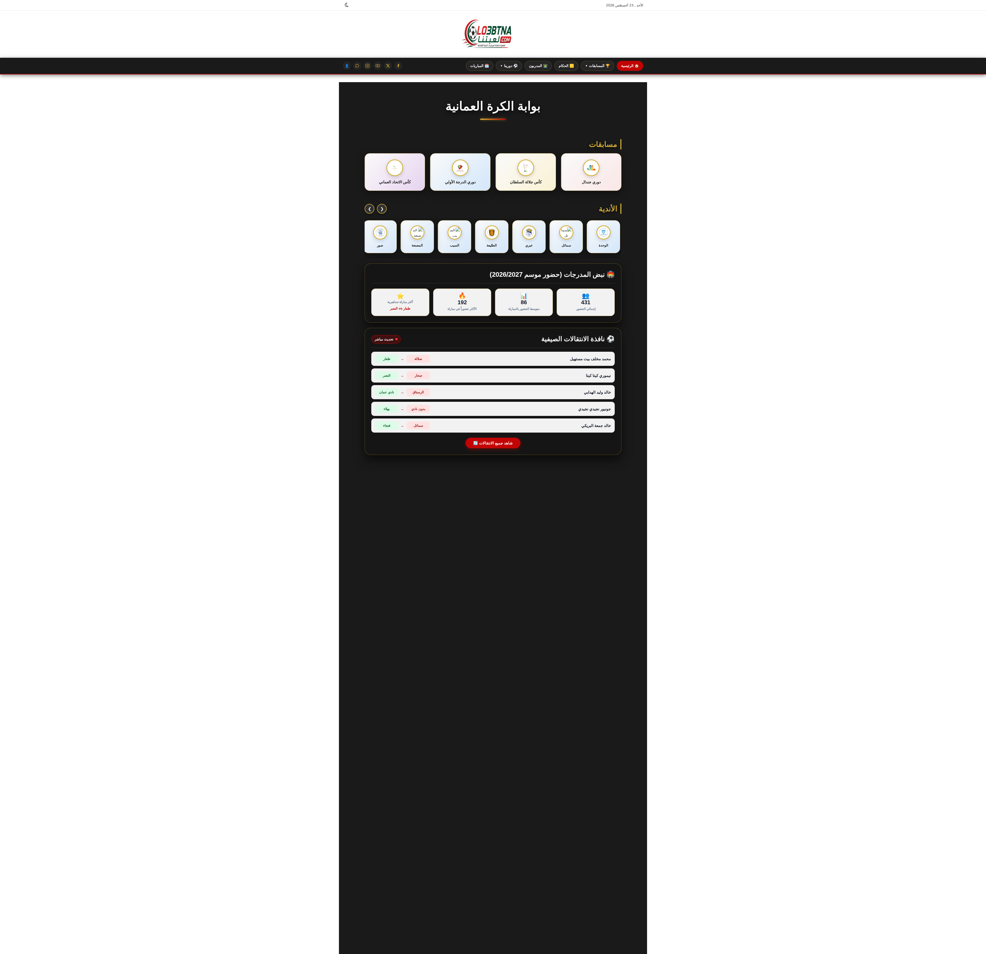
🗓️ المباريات (479, 66)
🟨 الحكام (566, 66)
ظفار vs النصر (400, 308)
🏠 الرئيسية (630, 66)
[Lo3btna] (493, 34)
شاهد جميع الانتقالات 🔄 (493, 443)
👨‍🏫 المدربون (538, 66)
